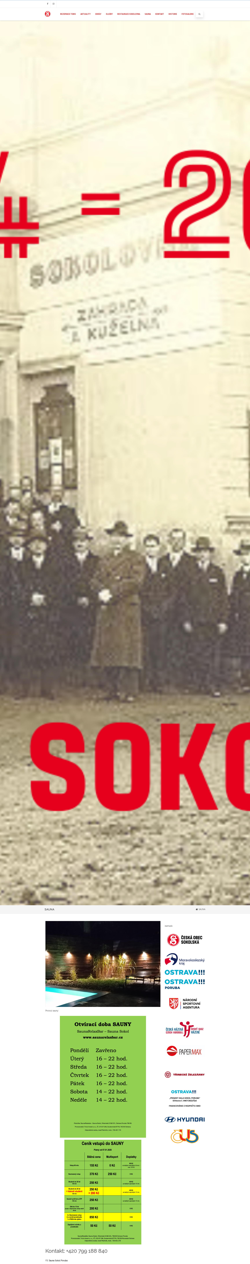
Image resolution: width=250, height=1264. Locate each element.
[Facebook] (47, 4)
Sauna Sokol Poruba (58, 1260)
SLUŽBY (109, 14)
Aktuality (85, 14)
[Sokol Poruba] (47, 19)
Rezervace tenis (68, 14)
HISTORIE (173, 14)
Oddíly (98, 14)
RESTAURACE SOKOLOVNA (128, 14)
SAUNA (148, 14)
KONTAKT (159, 14)
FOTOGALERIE (188, 14)
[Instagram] (53, 4)
